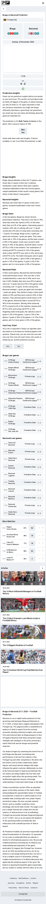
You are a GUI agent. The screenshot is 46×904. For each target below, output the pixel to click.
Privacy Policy (13, 888)
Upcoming (11, 883)
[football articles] (42, 568)
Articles (28, 883)
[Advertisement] (23, 59)
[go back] (3, 9)
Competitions (20, 883)
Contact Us (34, 888)
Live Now (33, 878)
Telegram (35, 883)
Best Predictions (24, 878)
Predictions (13, 878)
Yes (7, 346)
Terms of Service (24, 888)
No (19, 346)
